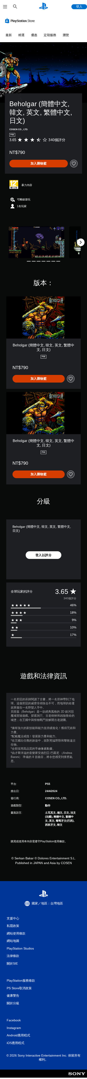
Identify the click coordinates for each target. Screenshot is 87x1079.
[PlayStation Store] (21, 20)
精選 (21, 35)
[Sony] (77, 1076)
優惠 (34, 35)
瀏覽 (66, 35)
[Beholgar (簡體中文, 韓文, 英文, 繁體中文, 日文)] (36, 242)
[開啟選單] (5, 6)
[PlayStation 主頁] (43, 6)
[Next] (81, 242)
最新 (9, 35)
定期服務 (50, 35)
